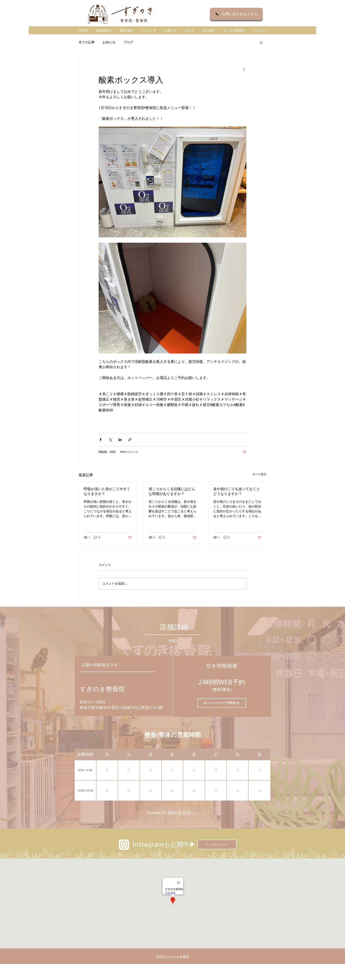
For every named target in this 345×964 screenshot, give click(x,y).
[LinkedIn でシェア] (120, 439)
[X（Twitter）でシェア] (110, 439)
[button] (148, 30)
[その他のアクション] (244, 68)
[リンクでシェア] (130, 439)
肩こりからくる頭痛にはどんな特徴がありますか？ (172, 491)
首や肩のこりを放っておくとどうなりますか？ (236, 491)
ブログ (128, 42)
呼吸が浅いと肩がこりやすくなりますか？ (107, 491)
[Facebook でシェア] (100, 439)
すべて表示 (259, 474)
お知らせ (109, 42)
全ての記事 (87, 42)
